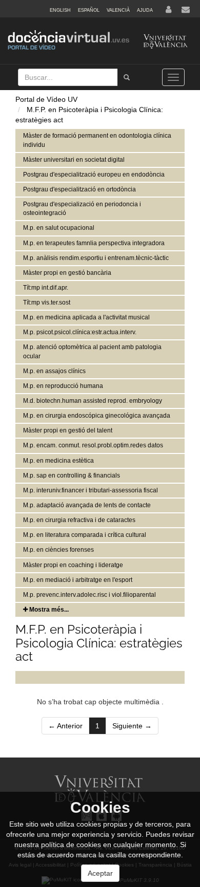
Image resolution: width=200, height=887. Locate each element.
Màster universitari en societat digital (74, 159)
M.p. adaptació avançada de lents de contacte (87, 505)
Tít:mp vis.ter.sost (46, 302)
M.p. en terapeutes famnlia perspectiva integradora (94, 243)
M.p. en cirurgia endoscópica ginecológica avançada (96, 415)
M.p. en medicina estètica (58, 460)
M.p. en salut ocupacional (58, 227)
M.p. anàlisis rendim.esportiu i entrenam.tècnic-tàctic (96, 258)
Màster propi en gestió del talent (67, 430)
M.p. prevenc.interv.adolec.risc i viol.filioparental (89, 594)
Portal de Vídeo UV (46, 99)
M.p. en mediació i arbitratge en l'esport (77, 579)
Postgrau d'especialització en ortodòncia (79, 189)
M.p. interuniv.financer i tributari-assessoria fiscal (90, 490)
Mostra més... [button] (48, 609)
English (60, 10)
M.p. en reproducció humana (63, 386)
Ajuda (145, 10)
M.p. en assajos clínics (54, 371)
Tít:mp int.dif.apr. (45, 287)
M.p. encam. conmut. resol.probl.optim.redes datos (93, 445)
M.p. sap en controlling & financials (71, 475)
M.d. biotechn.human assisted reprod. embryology (92, 400)
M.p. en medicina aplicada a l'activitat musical (86, 317)
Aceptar (100, 873)
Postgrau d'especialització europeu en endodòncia (94, 174)
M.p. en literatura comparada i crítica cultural (84, 534)
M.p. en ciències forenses (58, 549)
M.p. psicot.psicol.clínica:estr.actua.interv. (79, 332)
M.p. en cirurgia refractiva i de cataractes (79, 520)
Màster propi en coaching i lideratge (73, 565)
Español (88, 10)
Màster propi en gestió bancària (67, 272)
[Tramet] (127, 77)
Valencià (118, 10)
